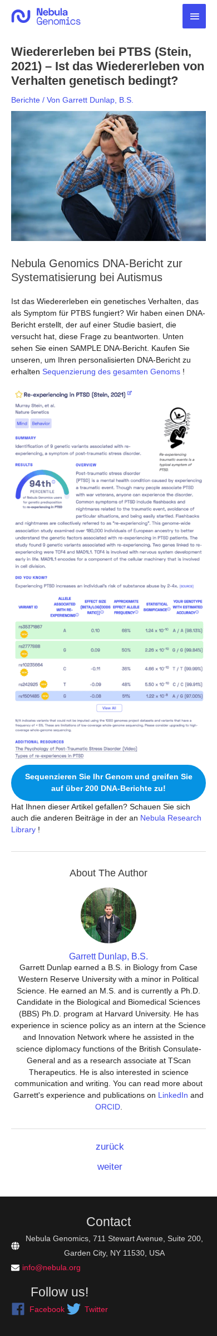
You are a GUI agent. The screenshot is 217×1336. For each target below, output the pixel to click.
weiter (109, 1166)
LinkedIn (173, 1095)
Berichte (25, 99)
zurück (110, 1146)
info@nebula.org (51, 1267)
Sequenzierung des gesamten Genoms (110, 371)
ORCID (107, 1106)
